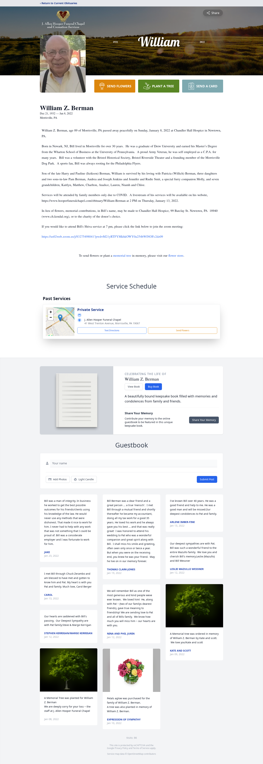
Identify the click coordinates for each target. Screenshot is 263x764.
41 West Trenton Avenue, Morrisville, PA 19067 (112, 323)
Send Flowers (182, 330)
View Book (134, 386)
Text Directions (111, 330)
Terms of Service (141, 748)
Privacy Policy (121, 748)
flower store (175, 255)
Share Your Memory (204, 420)
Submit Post (207, 479)
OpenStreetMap (135, 753)
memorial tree (122, 255)
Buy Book (153, 386)
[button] (60, 318)
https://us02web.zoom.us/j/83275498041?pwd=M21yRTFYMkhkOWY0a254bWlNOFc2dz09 (102, 236)
